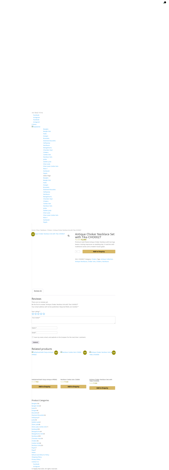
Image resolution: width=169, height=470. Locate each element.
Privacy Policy (36, 459)
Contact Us (35, 462)
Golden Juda (47, 162)
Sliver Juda (46, 164)
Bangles (45, 129)
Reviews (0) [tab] (38, 291)
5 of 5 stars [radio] (44, 314)
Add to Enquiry (99, 251)
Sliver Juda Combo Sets (50, 166)
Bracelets (46, 138)
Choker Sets (92, 261)
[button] (68, 236)
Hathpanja (46, 143)
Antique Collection (107, 259)
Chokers (46, 152)
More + (45, 169)
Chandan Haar (48, 150)
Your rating (36, 311)
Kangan (45, 136)
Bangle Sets (47, 131)
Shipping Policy (37, 457)
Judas (45, 159)
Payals (45, 173)
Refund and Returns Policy (40, 455)
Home (33, 230)
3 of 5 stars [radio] (38, 314)
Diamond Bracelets (49, 141)
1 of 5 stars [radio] (33, 314)
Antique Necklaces (81, 261)
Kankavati (46, 171)
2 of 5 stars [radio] (35, 314)
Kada (45, 134)
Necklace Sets (47, 157)
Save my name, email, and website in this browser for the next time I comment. (60, 337)
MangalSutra (47, 148)
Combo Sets (47, 155)
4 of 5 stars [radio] (41, 314)
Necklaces (46, 145)
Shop (37, 230)
